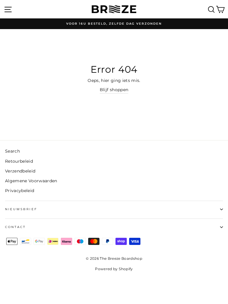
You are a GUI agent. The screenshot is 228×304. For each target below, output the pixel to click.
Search (12, 151)
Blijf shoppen (114, 89)
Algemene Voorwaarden (31, 180)
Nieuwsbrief (21, 209)
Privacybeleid (19, 190)
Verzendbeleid (20, 171)
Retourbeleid (19, 161)
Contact (15, 227)
